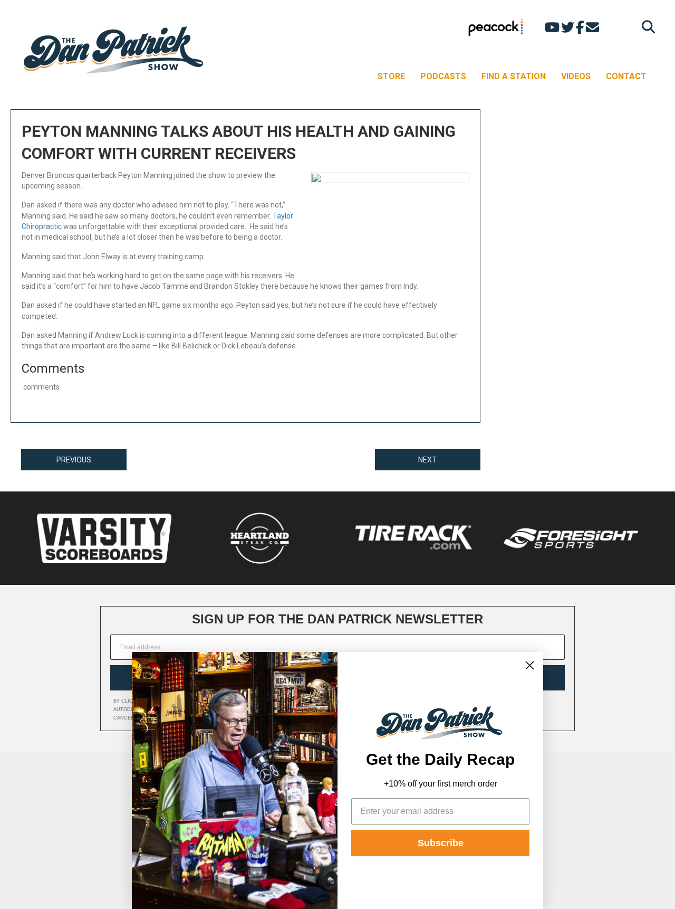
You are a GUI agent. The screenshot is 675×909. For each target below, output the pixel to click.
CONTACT (626, 76)
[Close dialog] (529, 665)
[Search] (646, 26)
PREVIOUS (73, 460)
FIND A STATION (513, 76)
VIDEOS (576, 76)
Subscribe (441, 843)
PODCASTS (443, 76)
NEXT (427, 460)
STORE (391, 76)
